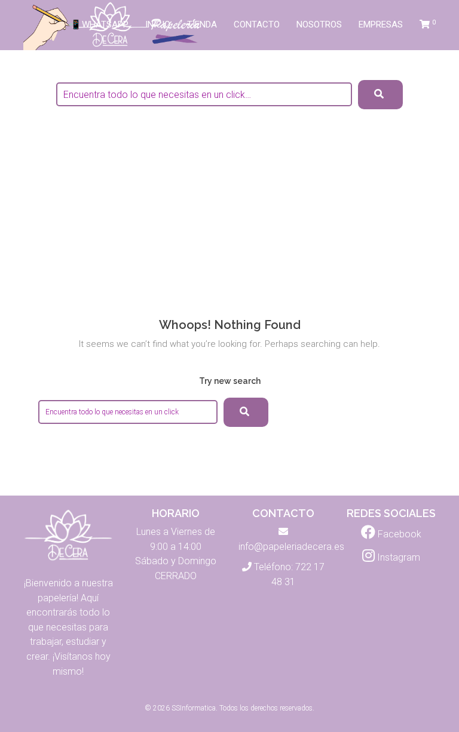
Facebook (398, 534)
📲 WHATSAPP (98, 24)
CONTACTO (257, 24)
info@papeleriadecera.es (291, 546)
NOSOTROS (319, 24)
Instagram (397, 557)
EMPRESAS (381, 24)
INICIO (157, 24)
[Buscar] (246, 412)
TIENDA (202, 24)
